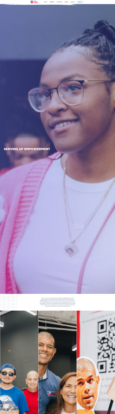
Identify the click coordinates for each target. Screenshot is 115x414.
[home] (34, 2)
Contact (73, 1)
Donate (80, 1)
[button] (46, 2)
